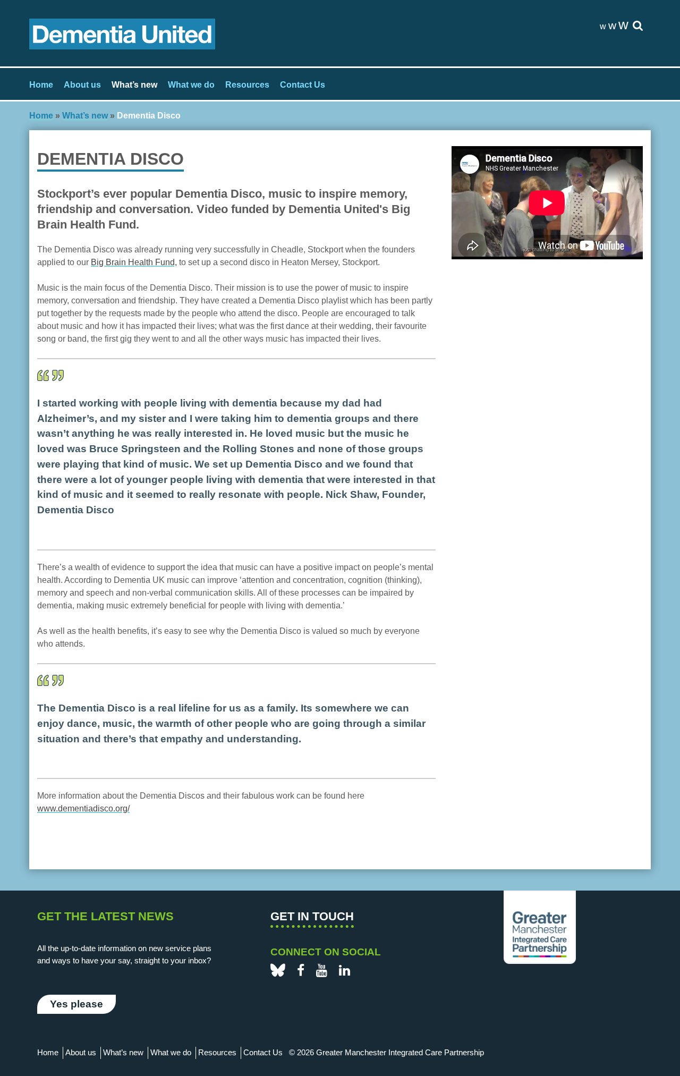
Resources (247, 84)
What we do (191, 84)
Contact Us (302, 84)
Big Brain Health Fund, (134, 262)
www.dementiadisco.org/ (83, 808)
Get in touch (312, 916)
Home (41, 84)
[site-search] (638, 26)
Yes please (76, 1004)
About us (82, 84)
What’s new (134, 84)
